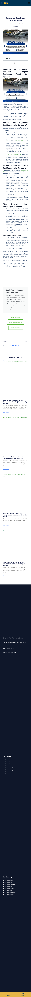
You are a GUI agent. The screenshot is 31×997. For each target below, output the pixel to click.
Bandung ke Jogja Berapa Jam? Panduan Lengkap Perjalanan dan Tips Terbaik (15, 402)
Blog (10, 23)
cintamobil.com (20, 140)
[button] (29, 3)
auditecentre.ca (17, 154)
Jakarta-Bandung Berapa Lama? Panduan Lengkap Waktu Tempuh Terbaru (14, 564)
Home (6, 23)
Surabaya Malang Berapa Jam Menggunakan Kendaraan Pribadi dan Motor (15, 515)
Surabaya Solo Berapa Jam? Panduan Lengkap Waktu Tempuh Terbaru (15, 457)
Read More (6, 412)
